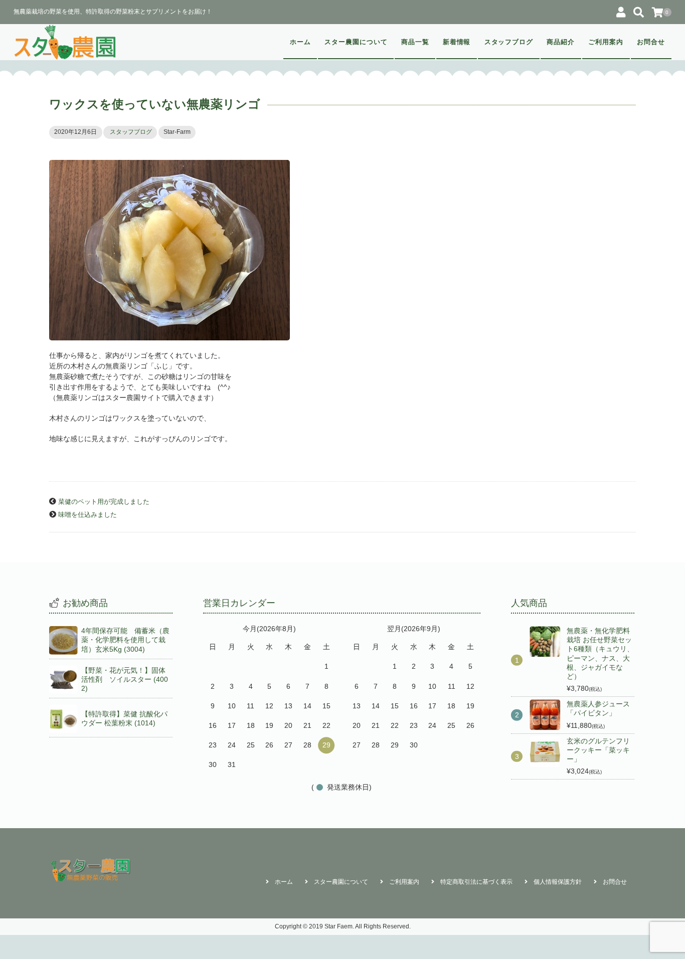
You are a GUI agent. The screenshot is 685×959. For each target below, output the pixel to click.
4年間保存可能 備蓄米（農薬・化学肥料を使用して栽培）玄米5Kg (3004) (125, 640)
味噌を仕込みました (87, 514)
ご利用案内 (605, 42)
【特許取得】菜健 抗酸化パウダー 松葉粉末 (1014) (124, 718)
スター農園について (356, 42)
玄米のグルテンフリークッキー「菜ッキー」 (598, 750)
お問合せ (651, 42)
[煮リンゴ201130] (342, 250)
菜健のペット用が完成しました (103, 501)
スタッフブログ (509, 42)
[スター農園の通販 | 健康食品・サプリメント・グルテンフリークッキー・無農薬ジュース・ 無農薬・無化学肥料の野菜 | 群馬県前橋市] (65, 42)
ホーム (300, 42)
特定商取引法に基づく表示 (476, 881)
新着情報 (457, 42)
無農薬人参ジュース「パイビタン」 (598, 708)
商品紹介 (561, 42)
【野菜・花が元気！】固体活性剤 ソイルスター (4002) (124, 679)
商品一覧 (415, 42)
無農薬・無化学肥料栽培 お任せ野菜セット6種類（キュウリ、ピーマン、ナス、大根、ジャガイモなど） (600, 653)
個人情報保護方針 (558, 881)
